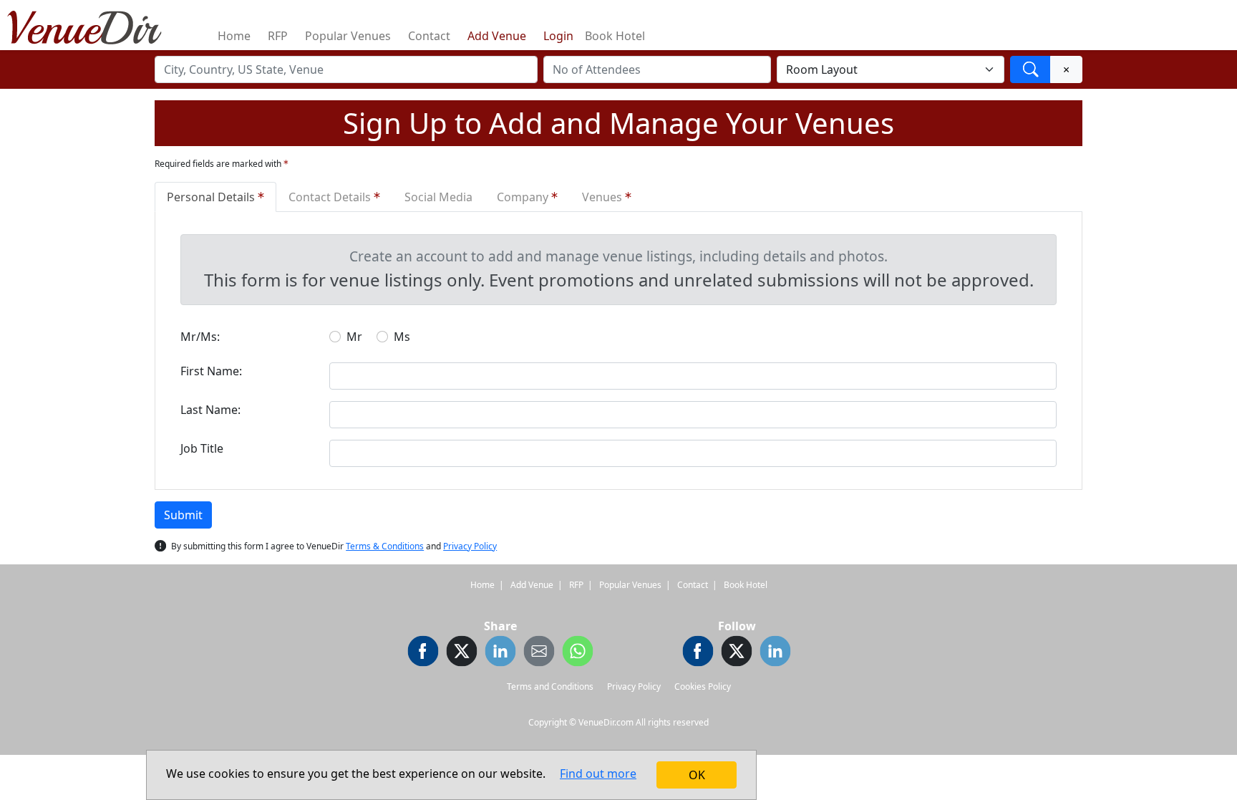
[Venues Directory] (92, 25)
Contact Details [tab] (331, 197)
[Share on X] (462, 653)
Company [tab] (524, 197)
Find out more (598, 773)
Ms (402, 336)
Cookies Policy (702, 686)
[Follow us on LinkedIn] (775, 653)
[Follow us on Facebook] (698, 653)
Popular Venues (348, 36)
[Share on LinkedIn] (500, 653)
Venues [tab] (603, 197)
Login (558, 36)
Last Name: (210, 410)
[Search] (1030, 69)
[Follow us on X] (737, 653)
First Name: (211, 371)
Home (234, 36)
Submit (183, 515)
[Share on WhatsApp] (578, 653)
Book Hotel (615, 36)
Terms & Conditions (385, 546)
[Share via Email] (539, 653)
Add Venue (496, 36)
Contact (429, 36)
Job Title (201, 448)
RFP (278, 36)
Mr (354, 336)
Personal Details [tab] (212, 197)
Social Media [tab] (438, 197)
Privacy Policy (470, 546)
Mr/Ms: (200, 336)
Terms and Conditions (550, 686)
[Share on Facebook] (423, 653)
